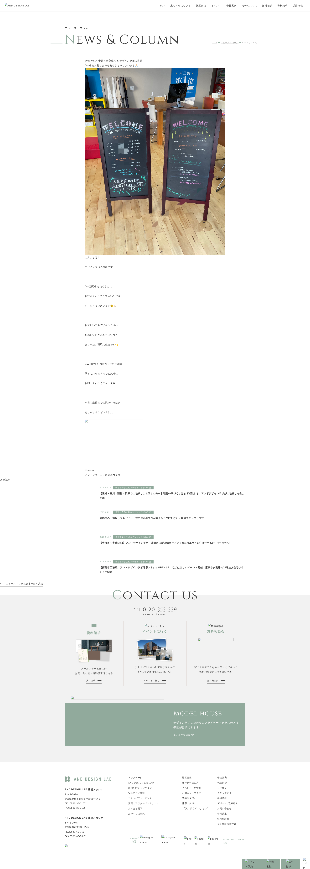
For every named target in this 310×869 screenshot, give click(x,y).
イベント (216, 5)
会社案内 (231, 5)
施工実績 (201, 5)
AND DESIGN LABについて (143, 782)
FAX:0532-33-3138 (75, 808)
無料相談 (267, 5)
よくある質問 (135, 808)
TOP (162, 5)
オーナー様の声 (190, 782)
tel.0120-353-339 (154, 609)
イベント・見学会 (191, 788)
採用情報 (298, 5)
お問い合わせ (224, 808)
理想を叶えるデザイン (140, 788)
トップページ (135, 777)
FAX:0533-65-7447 (75, 836)
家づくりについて (180, 5)
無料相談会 (223, 819)
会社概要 (222, 788)
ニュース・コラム (229, 42)
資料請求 (282, 5)
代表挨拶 (222, 782)
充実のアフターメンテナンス (143, 803)
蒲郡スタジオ (189, 803)
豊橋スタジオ (189, 798)
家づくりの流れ (136, 813)
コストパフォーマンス (140, 798)
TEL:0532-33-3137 (75, 803)
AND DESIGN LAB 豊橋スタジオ (84, 789)
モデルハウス (249, 5)
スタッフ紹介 (224, 793)
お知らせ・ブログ (191, 793)
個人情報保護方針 (226, 824)
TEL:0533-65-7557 (75, 831)
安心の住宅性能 (136, 793)
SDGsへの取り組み (227, 803)
